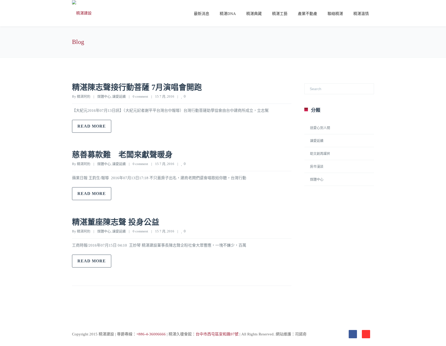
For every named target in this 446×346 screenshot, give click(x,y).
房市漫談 (316, 166)
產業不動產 (307, 14)
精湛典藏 (254, 14)
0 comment (140, 96)
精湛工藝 (280, 14)
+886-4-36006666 (151, 334)
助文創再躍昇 (320, 153)
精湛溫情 (361, 14)
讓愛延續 (119, 96)
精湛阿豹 (83, 96)
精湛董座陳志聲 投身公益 (115, 222)
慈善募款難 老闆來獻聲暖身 (122, 154)
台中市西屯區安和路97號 (217, 334)
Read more (91, 126)
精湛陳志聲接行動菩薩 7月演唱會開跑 (137, 87)
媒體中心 (104, 96)
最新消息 (201, 14)
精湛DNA (228, 14)
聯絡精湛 (335, 14)
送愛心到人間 (320, 128)
